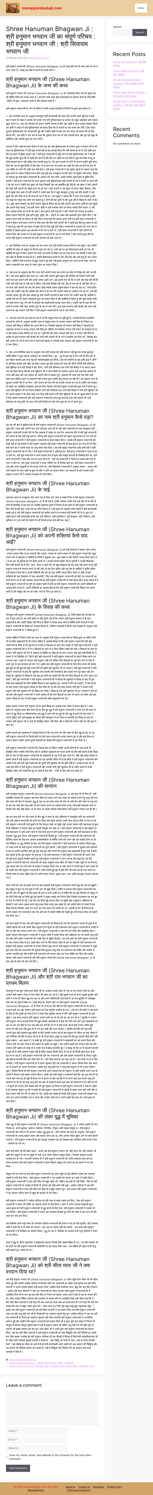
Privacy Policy (114, 1486)
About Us (70, 1486)
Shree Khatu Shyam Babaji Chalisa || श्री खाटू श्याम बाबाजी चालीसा (129, 105)
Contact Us (84, 1486)
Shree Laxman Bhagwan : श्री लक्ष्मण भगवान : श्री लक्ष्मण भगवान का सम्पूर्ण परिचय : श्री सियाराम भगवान (51, 1366)
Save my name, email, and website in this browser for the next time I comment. (50, 1457)
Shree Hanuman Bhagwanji (22, 1359)
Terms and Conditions (78, 1490)
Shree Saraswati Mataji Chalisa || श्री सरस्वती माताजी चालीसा (128, 83)
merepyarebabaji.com (42, 8)
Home (141, 8)
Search (117, 26)
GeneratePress (36, 1490)
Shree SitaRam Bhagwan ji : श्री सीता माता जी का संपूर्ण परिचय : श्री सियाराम (41, 1363)
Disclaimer (98, 1486)
